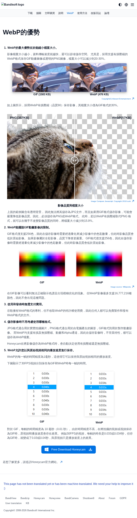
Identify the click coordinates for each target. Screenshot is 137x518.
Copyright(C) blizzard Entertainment (117, 99)
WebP (70, 13)
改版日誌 (96, 13)
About (101, 498)
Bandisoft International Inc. (41, 510)
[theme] (120, 5)
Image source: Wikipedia (121, 287)
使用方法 (82, 13)
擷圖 (38, 13)
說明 (60, 13)
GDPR (123, 498)
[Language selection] (126, 5)
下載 (30, 13)
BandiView (10, 498)
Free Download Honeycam (68, 449)
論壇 (106, 13)
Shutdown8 (88, 498)
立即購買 (50, 13)
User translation (13, 503)
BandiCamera (71, 498)
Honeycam (39, 498)
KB (27, 503)
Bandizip (25, 498)
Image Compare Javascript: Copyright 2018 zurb (111, 201)
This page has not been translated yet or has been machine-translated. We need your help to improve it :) (68, 486)
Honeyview (54, 498)
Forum (112, 498)
